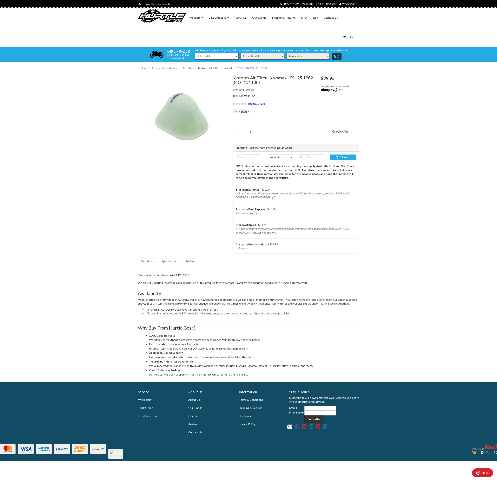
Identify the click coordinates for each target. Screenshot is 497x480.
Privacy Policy (247, 424)
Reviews (190, 261)
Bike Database (218, 17)
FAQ (304, 17)
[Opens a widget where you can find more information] (482, 473)
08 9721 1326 (290, 3)
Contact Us (331, 17)
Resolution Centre (149, 416)
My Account (145, 399)
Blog (315, 17)
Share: (237, 111)
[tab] (148, 261)
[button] (274, 104)
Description (148, 261)
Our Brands (259, 17)
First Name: (296, 412)
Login (319, 3)
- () (348, 37)
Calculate (344, 157)
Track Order (145, 407)
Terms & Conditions (251, 399)
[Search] (140, 4)
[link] (297, 426)
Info (341, 89)
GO (336, 56)
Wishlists (308, 3)
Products (195, 17)
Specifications (170, 261)
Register (331, 3)
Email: (293, 407)
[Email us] (289, 426)
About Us (240, 17)
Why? (271, 197)
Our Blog (193, 416)
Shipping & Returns (283, 17)
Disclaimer (245, 416)
